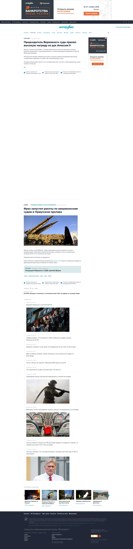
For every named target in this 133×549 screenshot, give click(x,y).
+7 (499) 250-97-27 (77, 525)
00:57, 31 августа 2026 (62, 205)
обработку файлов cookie (89, 523)
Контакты (26, 513)
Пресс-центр (45, 513)
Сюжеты (84, 32)
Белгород (27, 151)
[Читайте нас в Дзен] (53, 542)
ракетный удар (35, 151)
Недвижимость (56, 22)
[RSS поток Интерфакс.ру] (60, 542)
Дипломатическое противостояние (64, 502)
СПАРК (26, 534)
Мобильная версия (6, 22)
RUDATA (53, 537)
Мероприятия (73, 22)
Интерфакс (66, 27)
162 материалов (97, 505)
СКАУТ (25, 537)
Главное (26, 32)
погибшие (43, 151)
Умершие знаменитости (83, 501)
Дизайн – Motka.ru (95, 542)
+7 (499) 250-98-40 (66, 525)
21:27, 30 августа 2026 (57, 86)
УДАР (49, 276)
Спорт (53, 32)
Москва (66, 32)
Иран (25, 276)
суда (45, 276)
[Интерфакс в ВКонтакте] (57, 542)
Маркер (26, 539)
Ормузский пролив (34, 276)
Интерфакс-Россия (34, 22)
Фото (90, 32)
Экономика (46, 32)
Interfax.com (25, 22)
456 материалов (80, 503)
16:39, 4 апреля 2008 (35, 38)
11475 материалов (29, 505)
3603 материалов (46, 506)
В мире (39, 32)
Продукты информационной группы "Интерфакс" (47, 529)
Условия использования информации (99, 539)
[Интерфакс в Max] (62, 542)
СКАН (53, 536)
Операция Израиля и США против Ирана (43, 205)
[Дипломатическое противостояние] (66, 499)
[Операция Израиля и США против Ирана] (49, 500)
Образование (64, 22)
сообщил (31, 99)
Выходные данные (95, 541)
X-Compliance (27, 536)
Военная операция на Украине (42, 86)
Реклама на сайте (62, 513)
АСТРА (25, 540)
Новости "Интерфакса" (57, 534)
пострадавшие (51, 151)
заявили (55, 261)
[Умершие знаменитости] (83, 499)
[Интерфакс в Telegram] (55, 542)
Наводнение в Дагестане (97, 502)
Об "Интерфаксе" (16, 22)
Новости (78, 32)
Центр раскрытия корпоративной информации (62, 539)
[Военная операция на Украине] (32, 499)
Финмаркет (43, 22)
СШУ (41, 276)
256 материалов (63, 505)
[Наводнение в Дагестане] (100, 499)
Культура (59, 32)
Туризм (49, 22)
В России (33, 32)
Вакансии (53, 513)
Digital (72, 32)
